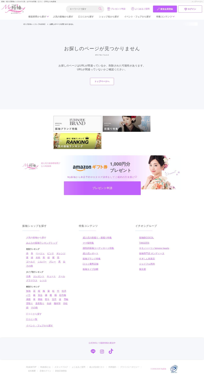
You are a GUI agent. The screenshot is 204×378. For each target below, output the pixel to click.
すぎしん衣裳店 (147, 258)
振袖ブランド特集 (92, 258)
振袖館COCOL (146, 237)
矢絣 (49, 303)
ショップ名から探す (109, 16)
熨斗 (47, 299)
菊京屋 (142, 269)
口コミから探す (86, 16)
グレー (52, 261)
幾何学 (57, 303)
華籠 (40, 299)
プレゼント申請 (118, 9)
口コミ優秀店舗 (90, 264)
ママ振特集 (88, 243)
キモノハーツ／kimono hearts (154, 248)
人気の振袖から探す (63, 16)
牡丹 (64, 291)
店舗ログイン (45, 371)
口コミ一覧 (31, 319)
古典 (28, 276)
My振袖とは (45, 367)
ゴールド (30, 261)
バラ (28, 295)
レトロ (43, 280)
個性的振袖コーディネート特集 (98, 248)
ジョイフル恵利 (147, 264)
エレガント (38, 276)
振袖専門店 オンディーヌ (151, 253)
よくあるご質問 (142, 9)
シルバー (42, 261)
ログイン (192, 9)
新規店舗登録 (61, 371)
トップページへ (197, 1)
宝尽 (54, 299)
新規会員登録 (166, 9)
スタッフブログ (61, 367)
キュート (51, 276)
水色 (38, 257)
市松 (65, 303)
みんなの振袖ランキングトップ (41, 243)
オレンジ (60, 253)
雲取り (29, 303)
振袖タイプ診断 (90, 269)
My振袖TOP (31, 367)
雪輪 (66, 299)
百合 (40, 295)
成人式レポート (90, 253)
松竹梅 (62, 295)
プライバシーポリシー (129, 367)
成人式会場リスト (97, 367)
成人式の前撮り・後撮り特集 (97, 237)
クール (61, 276)
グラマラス (31, 280)
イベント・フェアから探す (137, 16)
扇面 (28, 299)
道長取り (39, 303)
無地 (28, 291)
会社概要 (32, 371)
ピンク (50, 253)
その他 (29, 266)
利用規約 (112, 367)
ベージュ (40, 253)
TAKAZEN (144, 243)
